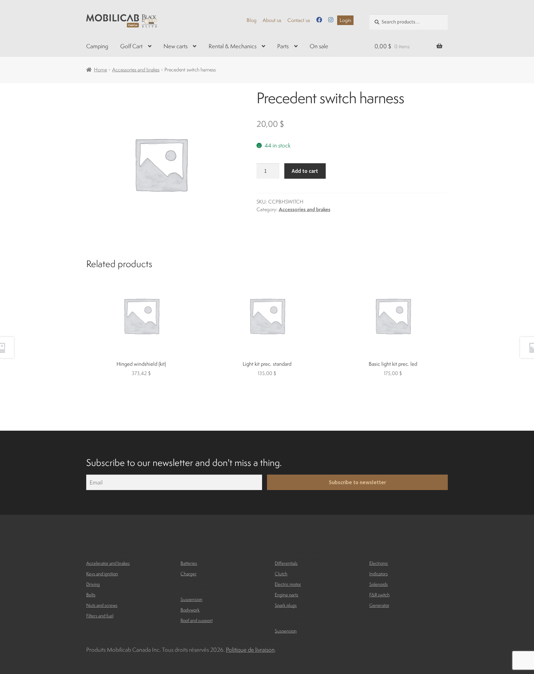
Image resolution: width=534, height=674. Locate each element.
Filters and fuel (99, 615)
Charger (188, 573)
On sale (319, 46)
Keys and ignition (102, 573)
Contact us (298, 20)
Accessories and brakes (135, 69)
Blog (251, 20)
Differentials (286, 563)
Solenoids (378, 584)
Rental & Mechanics (232, 46)
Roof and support (196, 620)
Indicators (378, 573)
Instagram (331, 19)
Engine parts (286, 594)
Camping (97, 46)
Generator (379, 605)
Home (100, 69)
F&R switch (379, 594)
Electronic (378, 563)
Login (345, 20)
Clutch (281, 573)
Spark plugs (286, 605)
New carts (175, 46)
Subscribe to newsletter (357, 482)
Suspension (191, 599)
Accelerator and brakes (108, 563)
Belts (90, 594)
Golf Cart (131, 46)
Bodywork (190, 610)
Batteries (188, 563)
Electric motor (288, 584)
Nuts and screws (101, 605)
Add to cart (305, 171)
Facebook (319, 19)
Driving (93, 584)
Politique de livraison (250, 650)
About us (272, 20)
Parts (283, 46)
